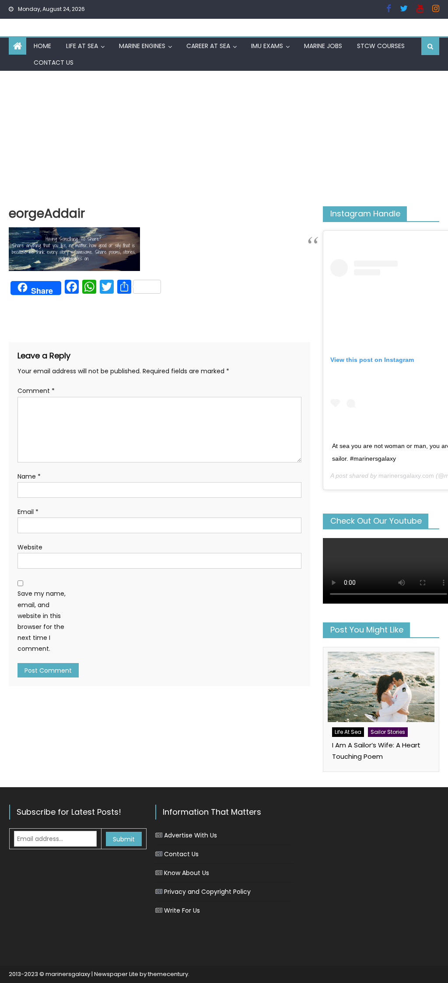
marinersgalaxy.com (406, 475)
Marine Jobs (323, 46)
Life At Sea (82, 46)
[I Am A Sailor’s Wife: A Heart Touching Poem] (381, 687)
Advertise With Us (190, 835)
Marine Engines (142, 46)
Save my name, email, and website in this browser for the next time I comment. (42, 621)
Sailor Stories (388, 732)
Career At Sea (208, 46)
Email (28, 511)
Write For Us (182, 910)
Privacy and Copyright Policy (207, 891)
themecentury (168, 974)
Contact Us (54, 62)
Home (42, 46)
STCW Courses (381, 46)
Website (30, 547)
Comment (36, 390)
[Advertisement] (224, 136)
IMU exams (267, 46)
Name (29, 476)
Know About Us (186, 872)
